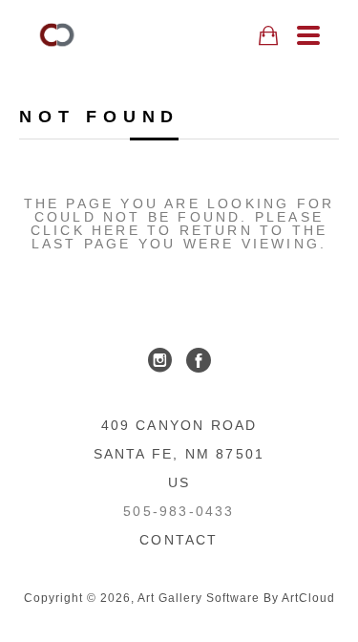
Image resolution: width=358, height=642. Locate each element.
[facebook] (198, 360)
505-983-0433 (178, 511)
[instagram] (160, 360)
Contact (178, 539)
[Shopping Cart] (268, 36)
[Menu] (308, 35)
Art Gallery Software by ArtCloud (236, 598)
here (116, 230)
